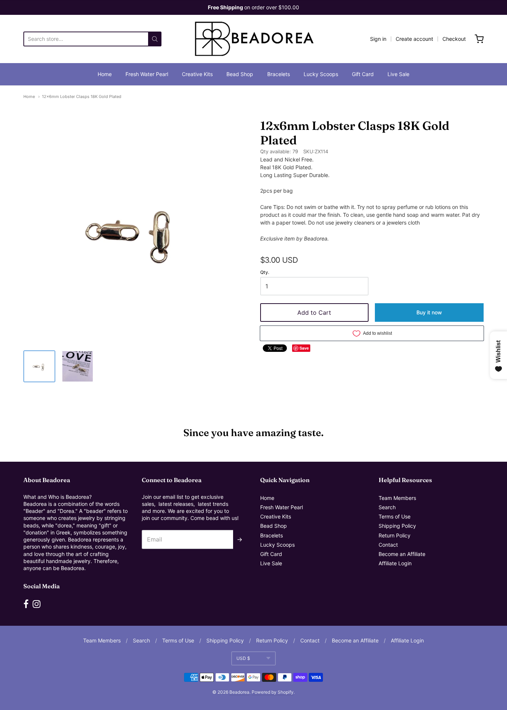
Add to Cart (314, 312)
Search (387, 507)
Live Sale (398, 74)
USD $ (243, 658)
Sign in (378, 39)
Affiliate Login (395, 563)
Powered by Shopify (273, 692)
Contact (388, 545)
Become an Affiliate (402, 554)
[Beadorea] (253, 39)
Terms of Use (394, 516)
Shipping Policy (397, 526)
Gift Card (363, 74)
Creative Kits (197, 74)
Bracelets (278, 74)
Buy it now (429, 312)
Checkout (454, 39)
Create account (414, 39)
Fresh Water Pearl (146, 74)
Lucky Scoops (321, 74)
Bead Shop (239, 74)
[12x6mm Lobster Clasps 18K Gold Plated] (39, 366)
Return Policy (394, 535)
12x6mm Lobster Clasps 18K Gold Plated (81, 96)
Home (105, 74)
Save (304, 348)
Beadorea (239, 692)
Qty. (264, 272)
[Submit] (154, 39)
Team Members (397, 498)
